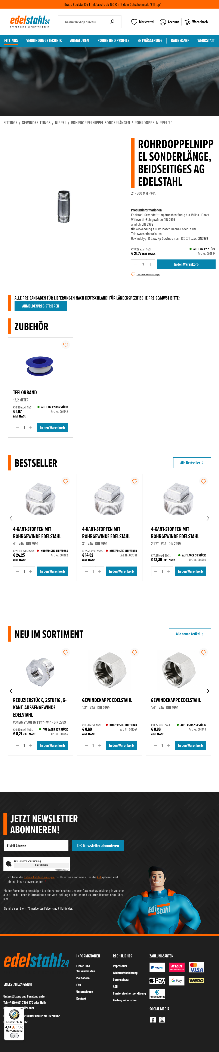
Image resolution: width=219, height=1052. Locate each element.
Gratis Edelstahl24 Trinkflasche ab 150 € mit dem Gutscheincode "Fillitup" (112, 4)
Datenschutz (121, 979)
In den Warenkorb (186, 264)
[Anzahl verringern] (135, 264)
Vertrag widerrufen (124, 1000)
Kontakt (81, 998)
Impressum (120, 966)
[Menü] (21, 1009)
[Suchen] (112, 21)
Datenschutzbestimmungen (39, 877)
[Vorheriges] (11, 518)
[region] (64, 212)
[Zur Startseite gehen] (30, 21)
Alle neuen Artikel (188, 634)
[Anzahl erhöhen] (150, 264)
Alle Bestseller (190, 463)
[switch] (14, 1035)
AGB (99, 877)
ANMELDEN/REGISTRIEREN (40, 306)
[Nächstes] (208, 518)
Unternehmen (84, 991)
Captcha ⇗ (62, 869)
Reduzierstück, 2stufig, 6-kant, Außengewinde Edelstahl (40, 707)
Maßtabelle (83, 978)
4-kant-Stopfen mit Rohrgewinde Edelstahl (37, 532)
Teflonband (25, 392)
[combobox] (80, 21)
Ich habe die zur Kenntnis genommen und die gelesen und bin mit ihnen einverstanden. (63, 879)
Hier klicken (41, 865)
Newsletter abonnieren (100, 845)
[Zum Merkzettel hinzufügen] (65, 344)
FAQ (78, 985)
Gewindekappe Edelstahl (107, 700)
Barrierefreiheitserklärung (129, 993)
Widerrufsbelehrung (125, 973)
